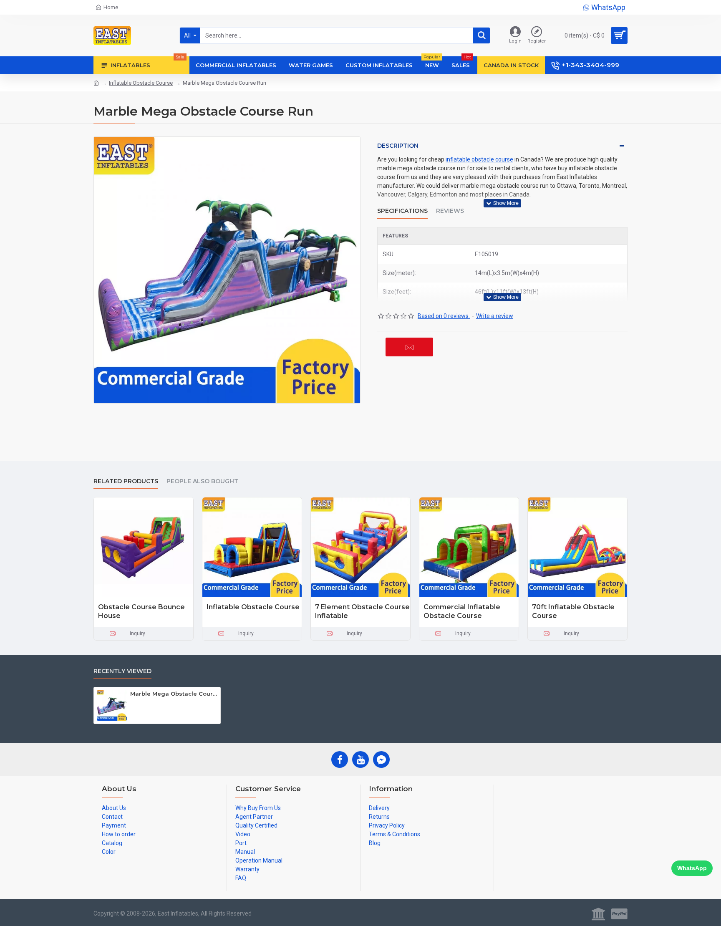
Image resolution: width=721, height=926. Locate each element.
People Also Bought (202, 481)
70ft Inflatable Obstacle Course (573, 611)
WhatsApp (692, 868)
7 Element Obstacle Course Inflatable (362, 611)
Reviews (450, 210)
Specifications (402, 210)
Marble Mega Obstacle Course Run (173, 693)
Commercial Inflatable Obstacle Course (462, 611)
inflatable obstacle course (479, 159)
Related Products (125, 481)
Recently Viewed (122, 671)
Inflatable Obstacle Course (141, 83)
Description (397, 145)
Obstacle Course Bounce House (141, 611)
